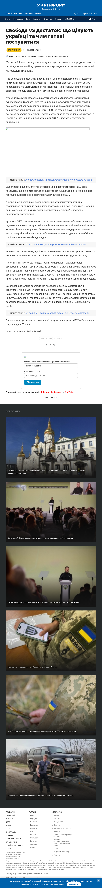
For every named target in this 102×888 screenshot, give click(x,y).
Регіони (36, 19)
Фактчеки (33, 828)
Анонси (38, 13)
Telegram (45, 392)
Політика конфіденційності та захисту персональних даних (62, 842)
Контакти (57, 819)
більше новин (51, 398)
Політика (33, 822)
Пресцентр (28, 13)
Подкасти (10, 812)
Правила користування (62, 828)
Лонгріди (10, 835)
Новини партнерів (14, 839)
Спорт (58, 19)
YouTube (69, 392)
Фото (8, 822)
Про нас (57, 815)
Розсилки (57, 855)
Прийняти (73, 884)
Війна (7, 19)
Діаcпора (33, 844)
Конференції (11, 842)
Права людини (46, 338)
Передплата (58, 822)
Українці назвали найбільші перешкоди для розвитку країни (58, 179)
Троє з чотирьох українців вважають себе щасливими (55, 244)
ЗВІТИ (56, 849)
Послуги (8, 13)
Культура (48, 19)
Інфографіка (11, 832)
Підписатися (33, 382)
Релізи (9, 849)
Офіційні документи (14, 845)
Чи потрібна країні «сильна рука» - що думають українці (57, 313)
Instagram (56, 392)
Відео (8, 825)
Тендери (57, 831)
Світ (28, 19)
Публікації (10, 815)
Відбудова (34, 819)
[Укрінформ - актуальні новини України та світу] (51, 4)
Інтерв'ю (9, 819)
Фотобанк (18, 13)
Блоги (8, 829)
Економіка (18, 19)
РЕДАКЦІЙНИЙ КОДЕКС (63, 852)
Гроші (58, 338)
